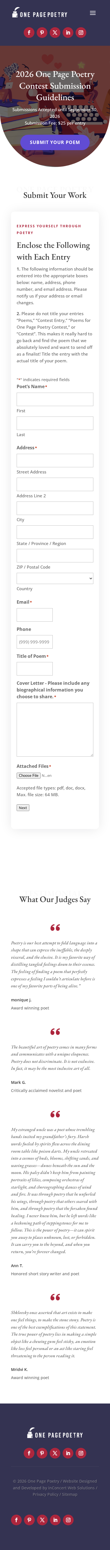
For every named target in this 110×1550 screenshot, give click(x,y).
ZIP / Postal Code (33, 567)
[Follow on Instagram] (81, 32)
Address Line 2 (31, 495)
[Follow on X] (55, 32)
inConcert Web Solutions (71, 1488)
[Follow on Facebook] (29, 32)
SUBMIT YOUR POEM (55, 142)
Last (21, 434)
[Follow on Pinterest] (42, 32)
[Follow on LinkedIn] (68, 32)
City (20, 519)
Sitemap (70, 1494)
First (21, 410)
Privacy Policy (45, 1494)
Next (23, 807)
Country (24, 588)
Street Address (31, 472)
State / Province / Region (41, 543)
